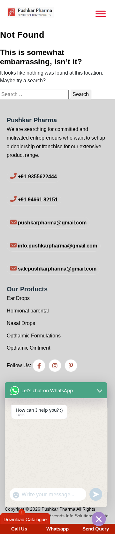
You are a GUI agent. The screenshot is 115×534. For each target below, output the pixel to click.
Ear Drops (18, 298)
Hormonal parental (28, 310)
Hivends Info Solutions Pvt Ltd (78, 515)
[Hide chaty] (99, 519)
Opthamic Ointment (28, 348)
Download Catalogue (25, 519)
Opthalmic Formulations (34, 335)
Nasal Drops (21, 323)
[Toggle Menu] (101, 14)
